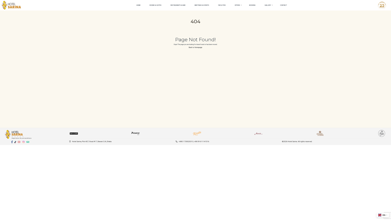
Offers (237, 5)
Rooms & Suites (155, 5)
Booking (252, 5)
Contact (283, 5)
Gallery (268, 5)
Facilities (222, 5)
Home (138, 5)
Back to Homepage (195, 47)
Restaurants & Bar (178, 5)
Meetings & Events (202, 5)
